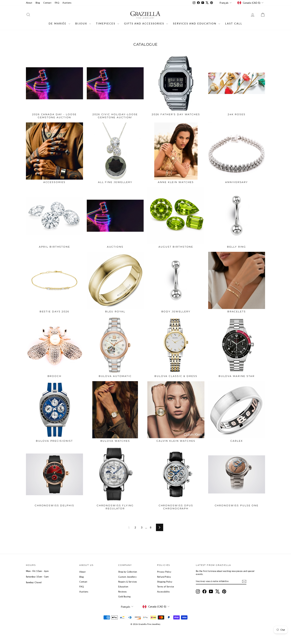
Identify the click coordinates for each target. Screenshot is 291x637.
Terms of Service (165, 586)
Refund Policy (164, 576)
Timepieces (106, 23)
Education (123, 586)
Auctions (66, 2)
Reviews (122, 591)
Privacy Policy (164, 571)
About (29, 2)
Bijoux (81, 23)
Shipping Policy (164, 581)
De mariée (58, 23)
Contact (47, 2)
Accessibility (163, 591)
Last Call (233, 23)
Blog (38, 2)
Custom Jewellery (127, 576)
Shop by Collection (127, 571)
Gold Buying (124, 596)
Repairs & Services (127, 581)
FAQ (57, 2)
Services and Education (195, 23)
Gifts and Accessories (144, 23)
